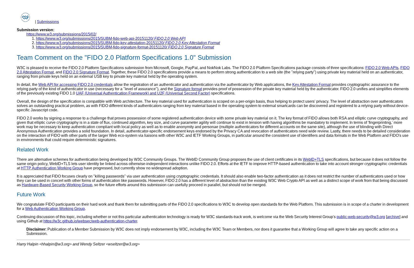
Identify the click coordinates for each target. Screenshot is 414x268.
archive (393, 217)
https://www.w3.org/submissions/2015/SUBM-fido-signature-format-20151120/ (125, 47)
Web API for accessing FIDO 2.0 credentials (75, 85)
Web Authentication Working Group (55, 209)
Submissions (48, 22)
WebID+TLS (313, 159)
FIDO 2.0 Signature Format (86, 72)
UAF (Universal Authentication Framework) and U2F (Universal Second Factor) (143, 93)
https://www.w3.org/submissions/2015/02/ (61, 34)
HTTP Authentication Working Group (52, 168)
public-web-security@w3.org (361, 217)
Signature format (188, 89)
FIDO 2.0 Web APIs (381, 68)
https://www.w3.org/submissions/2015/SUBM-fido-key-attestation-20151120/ (128, 43)
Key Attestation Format (311, 85)
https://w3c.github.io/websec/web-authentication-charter (90, 221)
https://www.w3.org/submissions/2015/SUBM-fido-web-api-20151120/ (110, 38)
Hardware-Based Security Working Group (57, 185)
